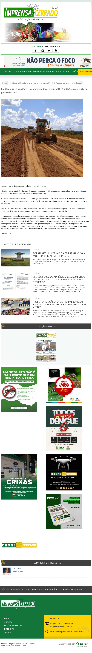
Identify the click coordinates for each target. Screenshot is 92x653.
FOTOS (12, 71)
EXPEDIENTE (9, 629)
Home (4, 83)
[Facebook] (35, 51)
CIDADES (24, 71)
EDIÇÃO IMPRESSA (77, 589)
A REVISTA (8, 622)
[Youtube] (55, 51)
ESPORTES (31, 71)
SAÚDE (75, 71)
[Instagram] (42, 51)
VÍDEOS (18, 71)
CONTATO (8, 632)
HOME (6, 619)
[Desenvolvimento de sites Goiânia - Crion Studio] (73, 645)
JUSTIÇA (44, 71)
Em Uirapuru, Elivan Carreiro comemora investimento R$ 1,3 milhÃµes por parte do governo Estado (45, 83)
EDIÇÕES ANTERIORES (13, 625)
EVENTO (38, 71)
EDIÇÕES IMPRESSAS (85, 71)
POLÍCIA (63, 71)
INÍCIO (7, 71)
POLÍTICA (69, 71)
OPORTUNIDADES (53, 71)
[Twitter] (49, 51)
